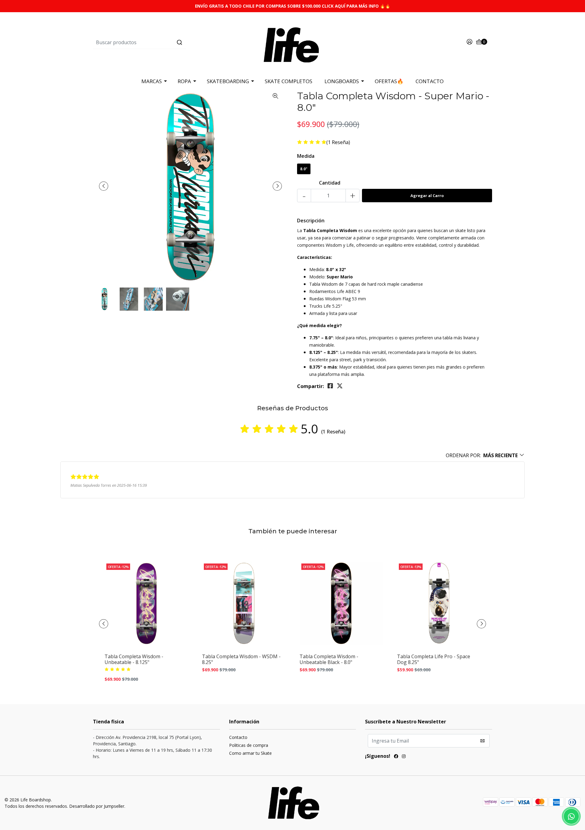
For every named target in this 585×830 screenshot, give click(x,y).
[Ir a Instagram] (404, 757)
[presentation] (103, 186)
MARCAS (151, 81)
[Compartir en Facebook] (330, 386)
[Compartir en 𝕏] (340, 386)
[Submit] (179, 42)
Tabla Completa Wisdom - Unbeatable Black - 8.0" (329, 659)
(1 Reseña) (338, 142)
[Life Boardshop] (292, 42)
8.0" (303, 168)
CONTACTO (430, 81)
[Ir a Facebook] (396, 757)
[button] (485, 455)
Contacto (238, 737)
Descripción (310, 220)
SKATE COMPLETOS (288, 81)
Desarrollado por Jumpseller (96, 806)
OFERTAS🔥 (389, 81)
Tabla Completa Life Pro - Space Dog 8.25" (433, 659)
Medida (305, 156)
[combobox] (159, 42)
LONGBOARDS (341, 81)
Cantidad (329, 182)
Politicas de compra (248, 745)
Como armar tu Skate (250, 753)
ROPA (184, 81)
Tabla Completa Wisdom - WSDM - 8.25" (241, 659)
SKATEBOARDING (228, 81)
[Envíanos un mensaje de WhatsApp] (571, 816)
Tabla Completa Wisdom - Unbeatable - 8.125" (134, 659)
